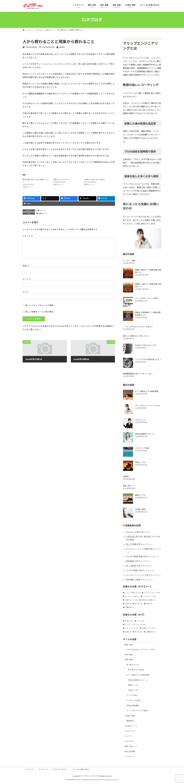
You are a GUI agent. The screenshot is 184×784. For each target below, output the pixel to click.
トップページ (130, 756)
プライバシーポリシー (60, 769)
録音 (149, 603)
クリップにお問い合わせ (81, 769)
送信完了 (126, 476)
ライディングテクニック (135, 624)
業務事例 (129, 721)
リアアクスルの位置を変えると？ (148, 359)
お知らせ (129, 621)
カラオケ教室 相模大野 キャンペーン (142, 556)
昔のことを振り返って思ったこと (136, 336)
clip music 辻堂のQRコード (138, 532)
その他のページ (131, 726)
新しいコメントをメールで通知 (39, 305)
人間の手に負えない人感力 (94, 179)
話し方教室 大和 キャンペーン (139, 566)
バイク (140, 621)
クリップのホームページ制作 (146, 298)
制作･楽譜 (129, 654)
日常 (128, 603)
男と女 (138, 603)
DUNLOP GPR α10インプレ (146, 345)
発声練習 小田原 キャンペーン (139, 579)
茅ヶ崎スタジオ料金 (136, 670)
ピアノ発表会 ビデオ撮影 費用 (146, 391)
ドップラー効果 (129, 260)
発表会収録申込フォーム (144, 434)
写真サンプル (140, 462)
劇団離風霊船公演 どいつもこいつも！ (138, 373)
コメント (28, 236)
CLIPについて (140, 420)
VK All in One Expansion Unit (108, 779)
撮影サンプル (140, 495)
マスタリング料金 (142, 448)
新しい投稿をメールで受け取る (39, 311)
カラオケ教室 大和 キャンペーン (140, 570)
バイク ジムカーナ (152, 593)
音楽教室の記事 (133, 525)
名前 (26, 265)
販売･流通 (129, 645)
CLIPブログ (129, 741)
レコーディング (149, 596)
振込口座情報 (130, 751)
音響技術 (129, 607)
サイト (26, 292)
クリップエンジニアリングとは (147, 405)
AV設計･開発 (140, 509)
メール (27, 279)
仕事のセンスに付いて (62, 179)
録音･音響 (129, 659)
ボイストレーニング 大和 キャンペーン (143, 575)
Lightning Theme (91, 779)
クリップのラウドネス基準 (136, 710)
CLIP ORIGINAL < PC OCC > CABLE (140, 649)
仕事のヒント (40, 210)
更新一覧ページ (129, 486)
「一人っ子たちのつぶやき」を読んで (138, 326)
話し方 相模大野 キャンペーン (139, 544)
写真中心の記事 (148, 600)
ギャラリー (129, 736)
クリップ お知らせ (132, 593)
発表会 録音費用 (132, 705)
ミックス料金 (131, 695)
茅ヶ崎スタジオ (132, 665)
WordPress (78, 779)
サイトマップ (43, 769)
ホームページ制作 (132, 596)
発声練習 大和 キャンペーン (138, 561)
